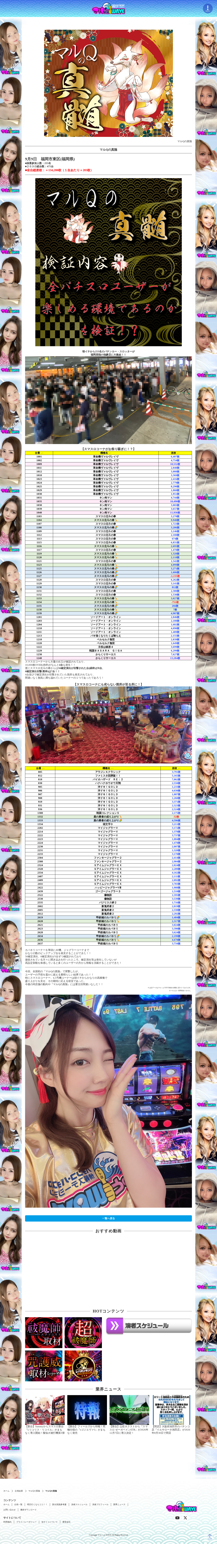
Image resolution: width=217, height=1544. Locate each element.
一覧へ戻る (108, 1218)
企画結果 (19, 1491)
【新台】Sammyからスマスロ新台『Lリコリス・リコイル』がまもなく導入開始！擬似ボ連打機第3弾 (45, 1429)
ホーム (6, 1491)
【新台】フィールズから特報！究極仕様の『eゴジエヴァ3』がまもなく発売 (86, 1429)
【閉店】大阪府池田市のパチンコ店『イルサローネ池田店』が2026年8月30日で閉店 (171, 1429)
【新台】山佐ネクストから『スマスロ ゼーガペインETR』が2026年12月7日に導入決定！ (129, 1429)
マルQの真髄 (34, 1491)
